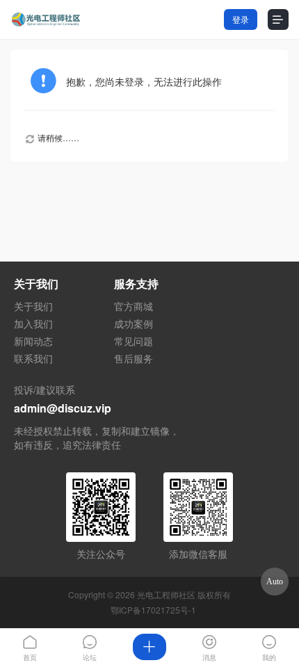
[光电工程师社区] (45, 20)
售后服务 (133, 358)
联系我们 (33, 358)
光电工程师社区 (166, 594)
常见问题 (133, 341)
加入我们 (33, 323)
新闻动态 (33, 341)
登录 (240, 19)
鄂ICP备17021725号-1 (153, 610)
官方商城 (133, 306)
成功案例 (133, 323)
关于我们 (33, 306)
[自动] (275, 581)
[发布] (149, 647)
